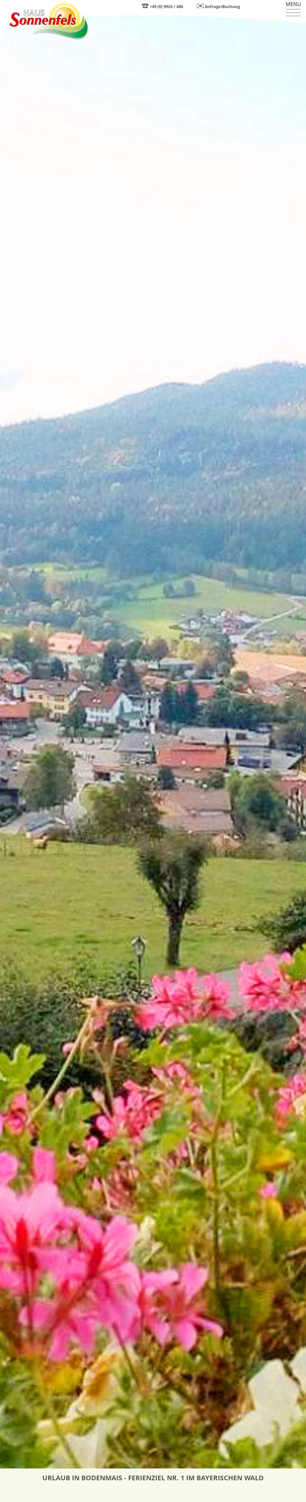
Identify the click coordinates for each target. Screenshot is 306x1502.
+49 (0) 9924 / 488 (166, 6)
